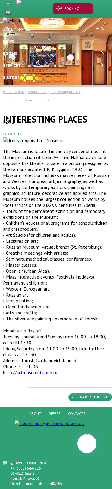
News (8, 41)
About (35, 413)
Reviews (11, 113)
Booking (72, 9)
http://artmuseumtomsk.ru (30, 372)
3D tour (11, 77)
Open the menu (103, 8)
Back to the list (93, 397)
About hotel (16, 29)
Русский (8, 4)
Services (12, 65)
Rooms (10, 53)
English (8, 13)
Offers (10, 89)
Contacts (13, 101)
